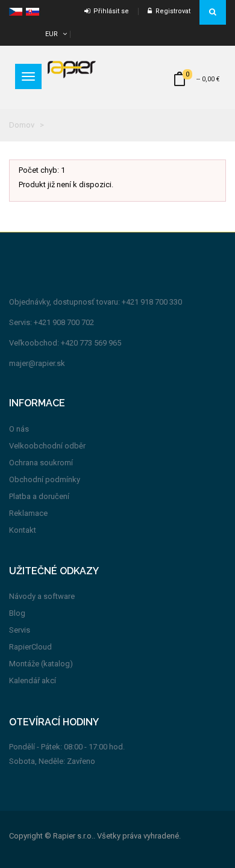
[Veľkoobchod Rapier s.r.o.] (72, 68)
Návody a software (42, 596)
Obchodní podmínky (44, 479)
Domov (21, 124)
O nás (19, 428)
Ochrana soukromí (41, 462)
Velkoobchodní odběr (47, 445)
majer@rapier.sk (37, 363)
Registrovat (171, 11)
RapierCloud (30, 646)
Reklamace (28, 513)
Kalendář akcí (32, 680)
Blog (17, 613)
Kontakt (22, 530)
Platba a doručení (39, 496)
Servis (19, 629)
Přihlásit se (109, 11)
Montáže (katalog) (41, 663)
